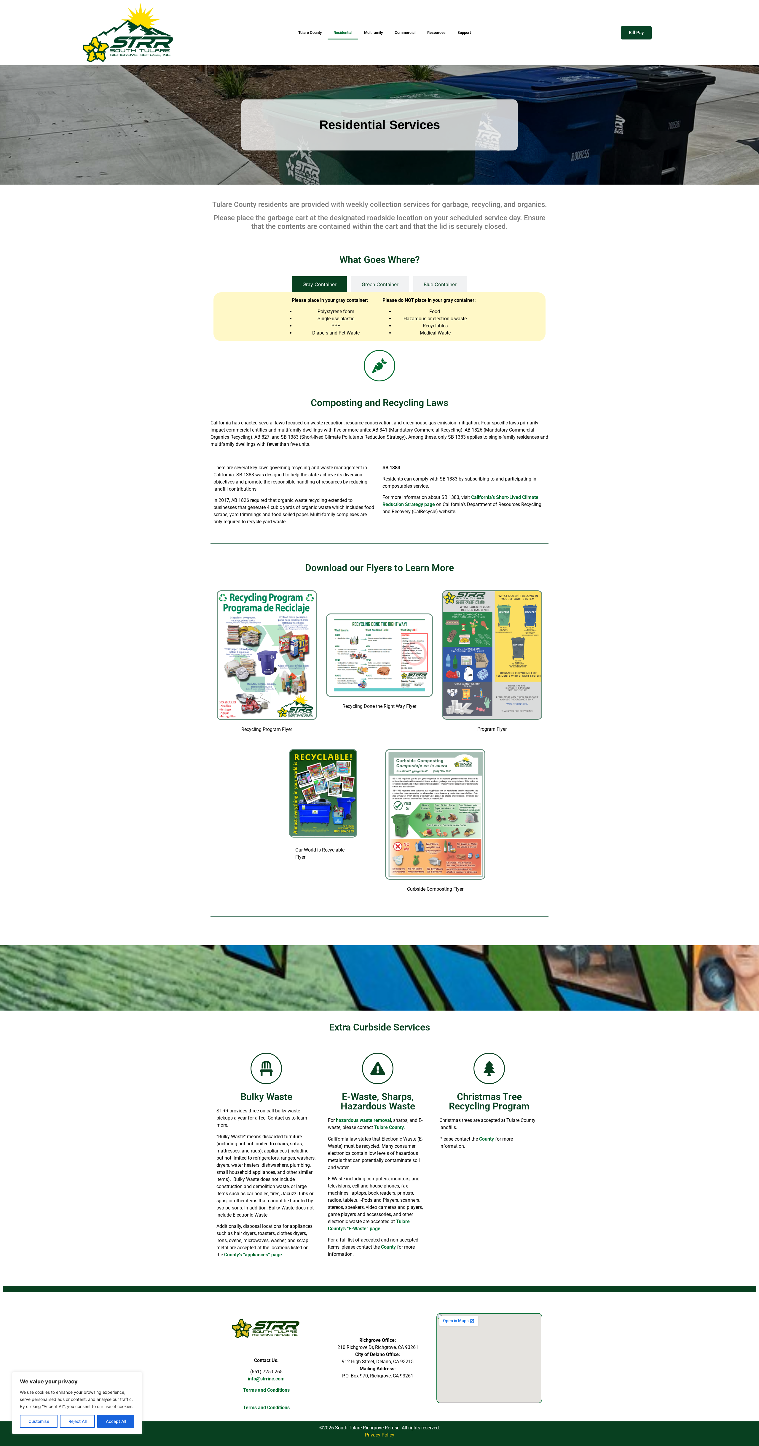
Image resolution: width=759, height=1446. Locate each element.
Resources (436, 32)
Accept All (116, 1421)
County (388, 1247)
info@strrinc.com (266, 1379)
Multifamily (373, 32)
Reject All (77, 1421)
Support (464, 32)
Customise (38, 1421)
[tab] (319, 284)
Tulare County (310, 32)
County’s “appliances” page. (254, 1255)
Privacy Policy (379, 1435)
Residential (343, 32)
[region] (77, 1403)
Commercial (405, 32)
